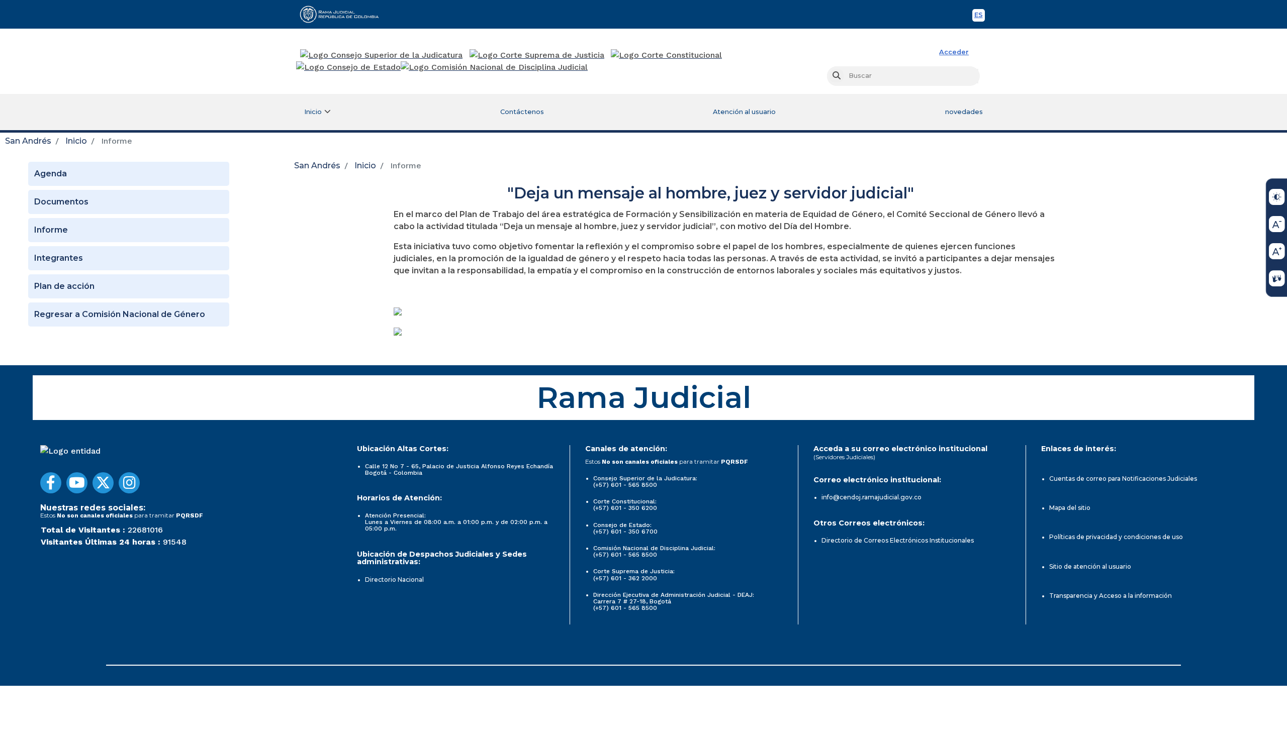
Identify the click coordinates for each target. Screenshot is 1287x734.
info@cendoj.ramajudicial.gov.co (871, 497)
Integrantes (58, 258)
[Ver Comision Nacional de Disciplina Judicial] (494, 67)
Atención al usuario (744, 112)
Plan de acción (64, 286)
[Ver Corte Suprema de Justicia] (537, 55)
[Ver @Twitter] (103, 482)
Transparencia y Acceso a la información (1110, 595)
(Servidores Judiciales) (844, 457)
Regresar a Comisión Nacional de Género (119, 314)
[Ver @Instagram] (129, 482)
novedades (964, 112)
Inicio (76, 141)
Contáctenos (522, 112)
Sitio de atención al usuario (1090, 566)
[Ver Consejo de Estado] (348, 67)
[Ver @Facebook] (50, 482)
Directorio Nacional (394, 579)
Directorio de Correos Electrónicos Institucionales (897, 540)
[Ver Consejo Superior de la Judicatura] (381, 55)
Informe (51, 230)
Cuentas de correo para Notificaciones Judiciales (1123, 478)
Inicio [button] (313, 112)
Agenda (50, 173)
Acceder (954, 52)
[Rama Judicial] (344, 14)
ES (979, 16)
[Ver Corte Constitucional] (667, 55)
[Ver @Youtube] (76, 482)
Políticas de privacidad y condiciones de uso (1116, 537)
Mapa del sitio (1069, 507)
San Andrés (28, 141)
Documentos (61, 201)
